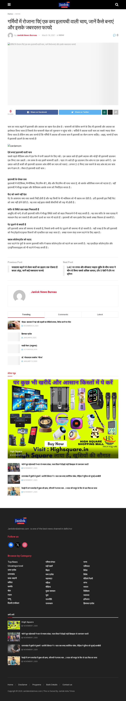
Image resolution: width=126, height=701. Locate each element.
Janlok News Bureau (27, 35)
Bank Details (51, 684)
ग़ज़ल (10, 595)
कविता (10, 582)
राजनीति (49, 599)
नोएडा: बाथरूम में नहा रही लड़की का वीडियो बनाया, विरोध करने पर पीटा (46, 322)
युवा (47, 595)
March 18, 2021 (48, 35)
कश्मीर (10, 586)
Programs (36, 684)
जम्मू (9, 599)
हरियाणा (86, 599)
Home (10, 14)
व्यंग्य (85, 582)
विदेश (85, 570)
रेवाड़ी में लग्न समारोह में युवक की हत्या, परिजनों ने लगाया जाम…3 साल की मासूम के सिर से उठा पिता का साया (59, 488)
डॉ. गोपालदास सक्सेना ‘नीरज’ (32, 357)
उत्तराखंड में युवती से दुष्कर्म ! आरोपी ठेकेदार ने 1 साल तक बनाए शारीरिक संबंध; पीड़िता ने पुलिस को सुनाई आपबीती (61, 476)
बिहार (48, 570)
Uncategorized (15, 566)
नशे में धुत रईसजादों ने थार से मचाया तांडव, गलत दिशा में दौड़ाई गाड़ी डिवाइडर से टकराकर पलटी (55, 464)
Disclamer (22, 684)
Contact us (67, 684)
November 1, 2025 (18, 455)
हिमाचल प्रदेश (27, 334)
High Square (16, 451)
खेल (9, 590)
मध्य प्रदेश (50, 574)
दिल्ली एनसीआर (13, 603)
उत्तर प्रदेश (12, 570)
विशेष (85, 574)
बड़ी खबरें (49, 566)
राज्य (85, 562)
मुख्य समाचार (50, 591)
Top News (13, 562)
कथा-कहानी (12, 578)
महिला (48, 582)
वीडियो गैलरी (88, 578)
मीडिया (48, 587)
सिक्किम (86, 591)
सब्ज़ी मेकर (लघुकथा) (29, 346)
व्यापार (85, 587)
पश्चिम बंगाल (50, 562)
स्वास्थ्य (17, 14)
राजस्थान (49, 603)
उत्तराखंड (11, 574)
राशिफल (86, 566)
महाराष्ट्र (49, 578)
